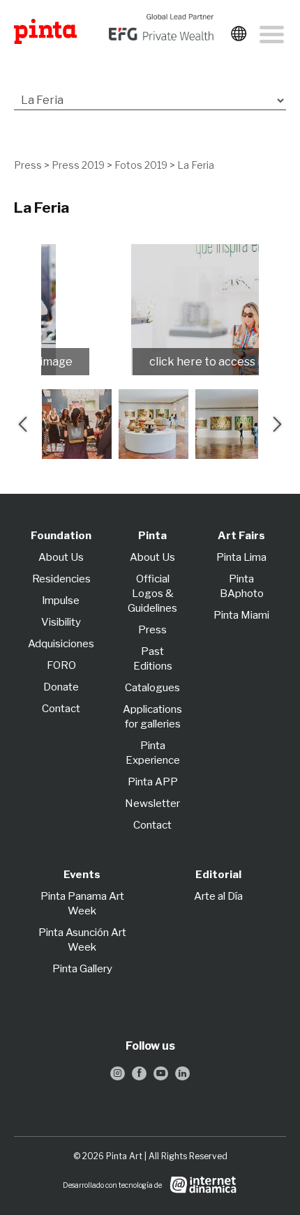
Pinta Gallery (82, 969)
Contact (61, 708)
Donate (61, 687)
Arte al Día (218, 896)
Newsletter (152, 803)
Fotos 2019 (140, 165)
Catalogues (152, 687)
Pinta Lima (241, 557)
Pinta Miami (241, 615)
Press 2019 (78, 165)
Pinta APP (153, 782)
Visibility (61, 622)
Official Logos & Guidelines (152, 593)
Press (28, 165)
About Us (61, 557)
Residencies (61, 579)
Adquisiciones (61, 643)
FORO (61, 665)
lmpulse (61, 600)
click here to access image (143, 361)
